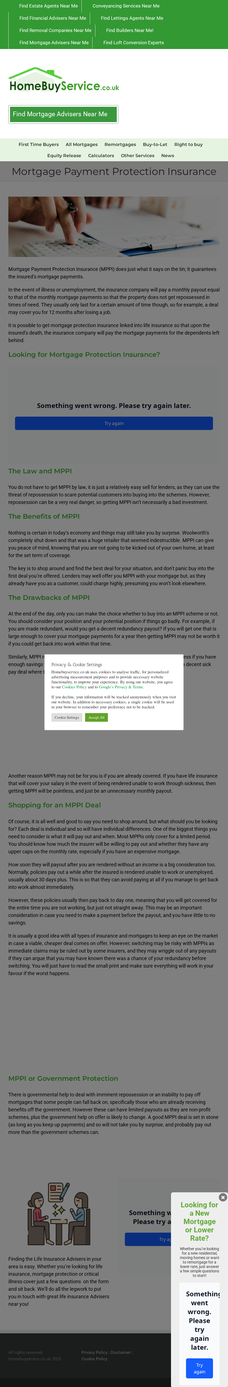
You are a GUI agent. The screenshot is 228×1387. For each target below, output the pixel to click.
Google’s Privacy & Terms (121, 686)
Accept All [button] (96, 717)
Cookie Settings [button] (67, 717)
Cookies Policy (74, 686)
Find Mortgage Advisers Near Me (61, 114)
